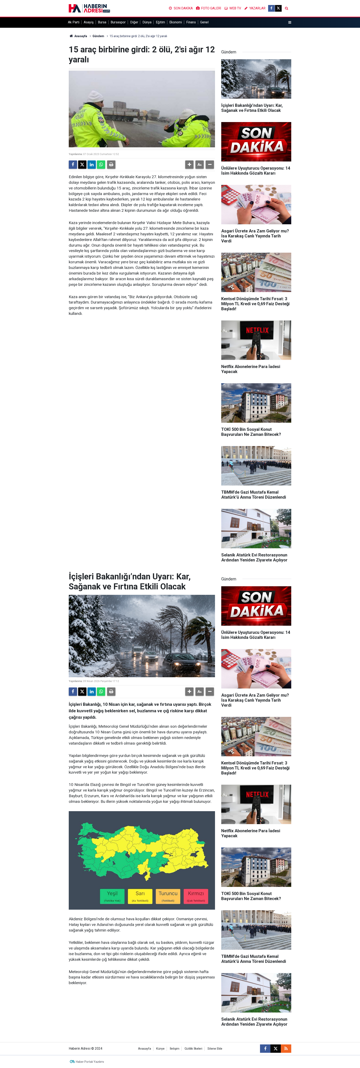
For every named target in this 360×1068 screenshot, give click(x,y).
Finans (191, 22)
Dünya (146, 22)
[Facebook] (73, 164)
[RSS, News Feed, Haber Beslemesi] (286, 1048)
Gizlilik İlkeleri (193, 1048)
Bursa (102, 22)
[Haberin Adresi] (89, 8)
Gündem (98, 36)
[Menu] (289, 22)
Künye (160, 1048)
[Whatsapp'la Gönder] (101, 164)
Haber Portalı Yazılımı (90, 1061)
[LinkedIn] (92, 164)
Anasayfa (80, 36)
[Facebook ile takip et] (271, 8)
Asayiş (89, 22)
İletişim (174, 1048)
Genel (204, 22)
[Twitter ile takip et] (278, 8)
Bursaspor (118, 22)
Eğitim (160, 22)
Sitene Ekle (215, 1048)
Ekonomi (175, 22)
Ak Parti (73, 22)
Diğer (134, 22)
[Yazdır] (111, 164)
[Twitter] (82, 164)
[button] (189, 164)
